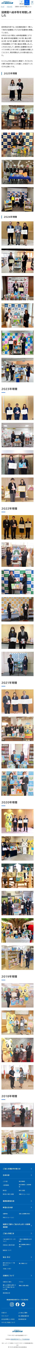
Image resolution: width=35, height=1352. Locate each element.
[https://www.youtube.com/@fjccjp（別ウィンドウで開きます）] (23, 1304)
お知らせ (4, 1312)
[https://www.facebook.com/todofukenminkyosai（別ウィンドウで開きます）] (17, 1304)
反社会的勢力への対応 (8, 1319)
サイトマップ (4, 1316)
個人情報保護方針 (23, 1316)
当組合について (8, 1275)
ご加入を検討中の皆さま (12, 1169)
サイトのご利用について (8, 1322)
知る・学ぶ (6, 1257)
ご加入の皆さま (8, 1233)
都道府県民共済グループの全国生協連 (20, 1339)
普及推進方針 (22, 1319)
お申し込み (22, 3)
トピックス (9, 6)
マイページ (27, 3)
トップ (2, 6)
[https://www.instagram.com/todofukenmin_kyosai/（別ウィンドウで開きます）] (12, 1304)
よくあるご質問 (22, 1312)
